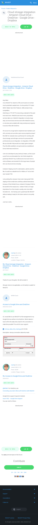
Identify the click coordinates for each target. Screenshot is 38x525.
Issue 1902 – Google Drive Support (12, 398)
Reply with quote (9, 94)
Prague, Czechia (20, 260)
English (18, 509)
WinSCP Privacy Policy (24, 518)
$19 (12, 472)
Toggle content (19, 489)
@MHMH (5, 388)
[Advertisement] (19, 52)
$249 (25, 472)
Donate (19, 467)
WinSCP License (9, 518)
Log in (26, 27)
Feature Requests (11, 8)
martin (12, 253)
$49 (18, 472)
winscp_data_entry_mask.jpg (13, 329)
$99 (22, 472)
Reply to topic (10, 27)
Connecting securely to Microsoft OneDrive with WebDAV (18, 391)
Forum (3, 8)
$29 (15, 472)
